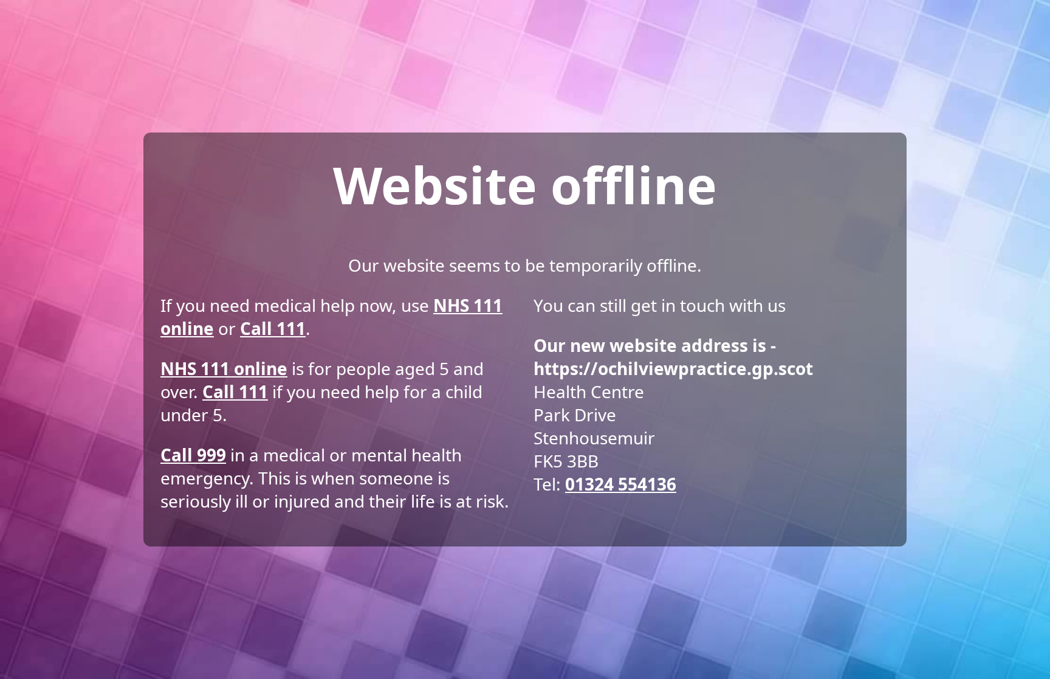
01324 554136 (620, 483)
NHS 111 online (223, 368)
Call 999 (193, 454)
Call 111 (273, 328)
